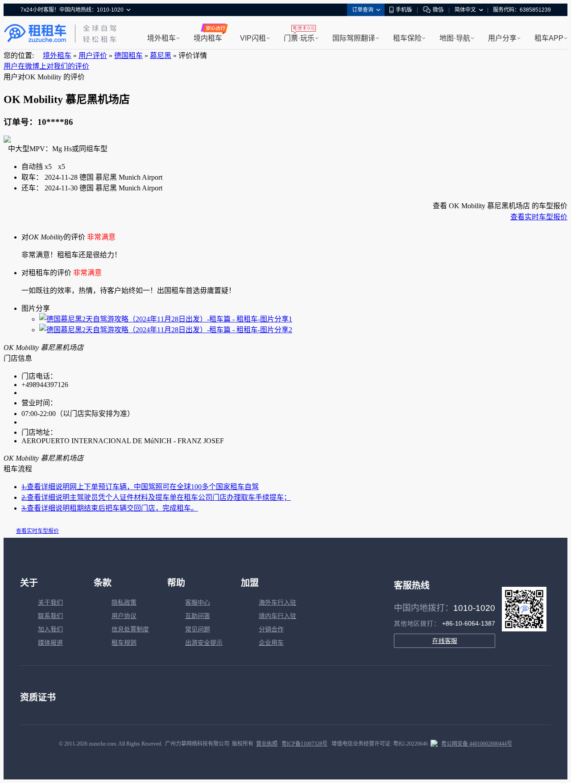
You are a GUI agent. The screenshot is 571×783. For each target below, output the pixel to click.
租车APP (548, 38)
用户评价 (93, 55)
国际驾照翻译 (353, 38)
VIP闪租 (253, 38)
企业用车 (271, 642)
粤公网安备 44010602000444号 (476, 744)
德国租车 (128, 55)
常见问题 (197, 629)
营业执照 (266, 744)
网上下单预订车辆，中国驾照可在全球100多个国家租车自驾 (140, 486)
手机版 (404, 10)
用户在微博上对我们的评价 (46, 66)
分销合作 (271, 629)
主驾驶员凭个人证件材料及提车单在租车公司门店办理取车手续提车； (156, 497)
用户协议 (124, 616)
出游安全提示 (204, 642)
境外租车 (161, 38)
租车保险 (407, 38)
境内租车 (208, 38)
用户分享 (502, 38)
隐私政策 (124, 602)
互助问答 (197, 616)
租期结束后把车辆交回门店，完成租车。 (109, 508)
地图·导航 (454, 38)
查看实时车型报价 (538, 217)
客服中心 (197, 602)
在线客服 (444, 640)
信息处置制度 (130, 629)
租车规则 (124, 642)
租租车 (35, 33)
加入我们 (50, 629)
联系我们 (50, 616)
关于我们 (50, 602)
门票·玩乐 (299, 38)
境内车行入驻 (277, 616)
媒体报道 (50, 642)
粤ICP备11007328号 (304, 744)
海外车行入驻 (277, 602)
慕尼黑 (160, 55)
